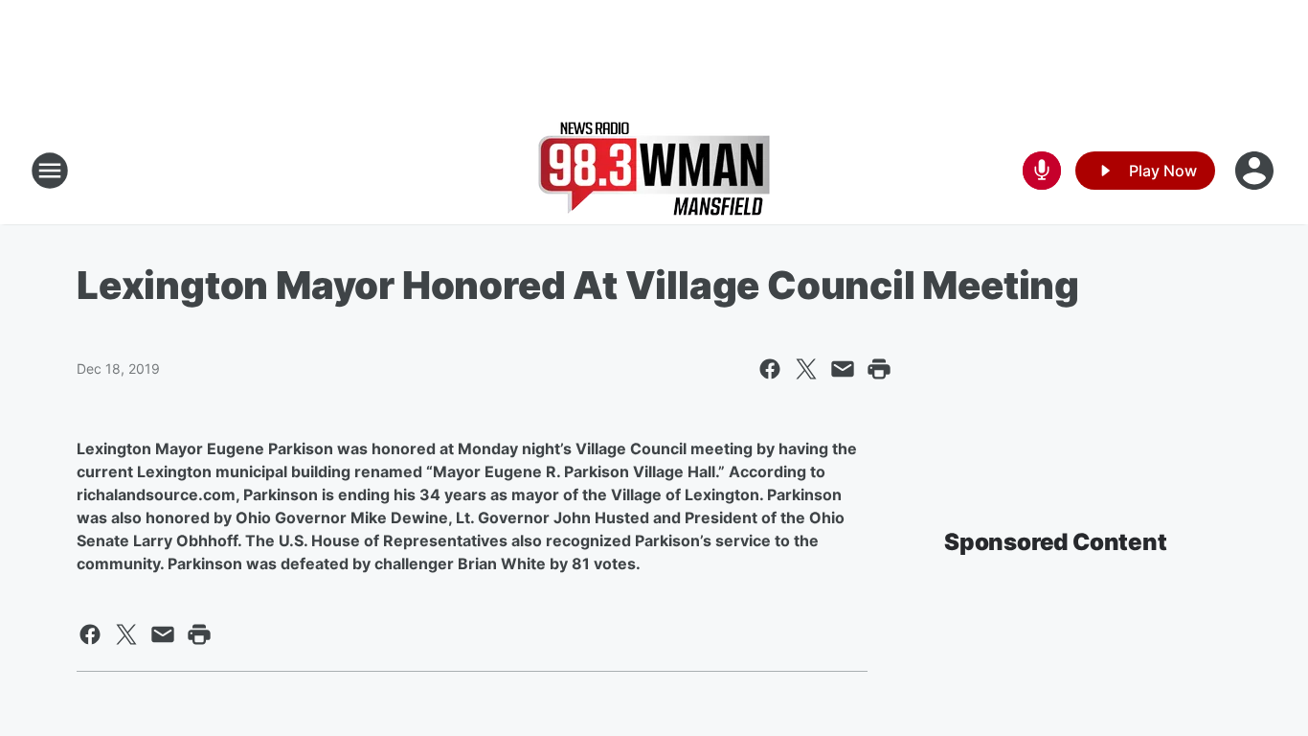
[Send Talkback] (1042, 170)
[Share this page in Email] (842, 369)
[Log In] (1256, 170)
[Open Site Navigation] (50, 170)
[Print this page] (879, 369)
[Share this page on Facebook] (769, 369)
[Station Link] (654, 170)
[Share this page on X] (806, 369)
